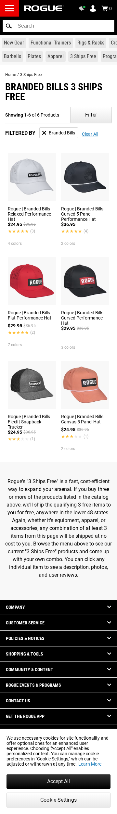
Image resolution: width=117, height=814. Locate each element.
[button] (9, 26)
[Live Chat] (83, 8)
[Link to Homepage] (44, 8)
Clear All (90, 134)
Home (10, 74)
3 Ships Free (31, 74)
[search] (58, 26)
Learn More (89, 764)
